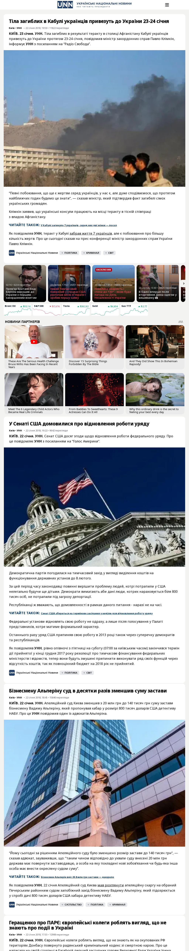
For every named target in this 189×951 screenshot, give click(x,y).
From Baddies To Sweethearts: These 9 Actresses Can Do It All (93, 410)
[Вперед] (184, 283)
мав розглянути (110, 885)
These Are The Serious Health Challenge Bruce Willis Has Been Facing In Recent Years (33, 364)
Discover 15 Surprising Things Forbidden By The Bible (88, 362)
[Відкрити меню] (166, 5)
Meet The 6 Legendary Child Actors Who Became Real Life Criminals (33, 410)
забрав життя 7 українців (91, 233)
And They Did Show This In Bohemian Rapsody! (153, 362)
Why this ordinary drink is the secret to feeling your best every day (154, 410)
